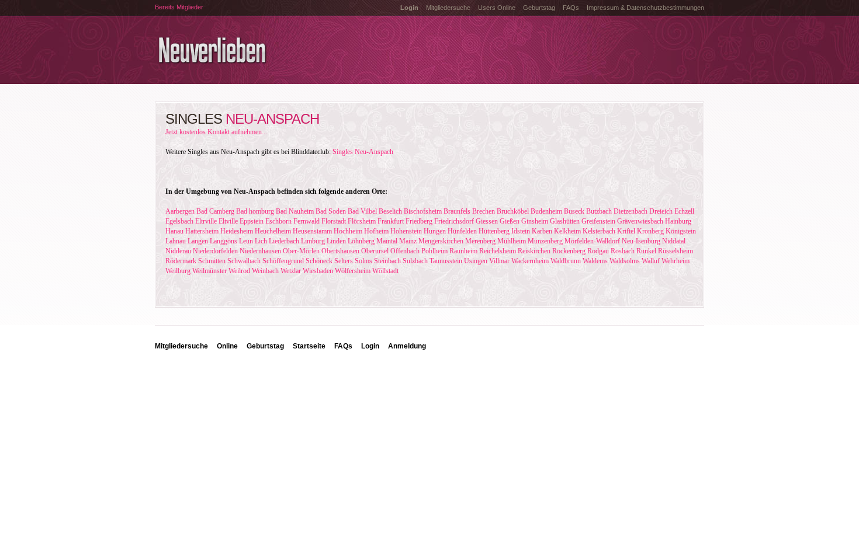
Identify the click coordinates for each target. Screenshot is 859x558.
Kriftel (626, 231)
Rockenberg (569, 251)
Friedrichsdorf (454, 221)
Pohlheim (434, 251)
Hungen (435, 231)
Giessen (487, 221)
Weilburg (177, 271)
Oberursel (375, 251)
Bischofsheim (423, 211)
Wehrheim (675, 261)
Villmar (499, 261)
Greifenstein (598, 221)
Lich (261, 241)
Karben (542, 231)
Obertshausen (340, 251)
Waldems (595, 261)
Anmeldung (407, 346)
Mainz (408, 241)
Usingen (475, 261)
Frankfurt (390, 221)
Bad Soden (331, 211)
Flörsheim (362, 221)
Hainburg (678, 221)
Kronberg (650, 231)
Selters (343, 261)
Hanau (174, 231)
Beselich (390, 211)
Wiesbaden (318, 271)
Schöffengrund (283, 261)
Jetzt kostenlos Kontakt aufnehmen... (216, 132)
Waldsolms (624, 261)
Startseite (309, 346)
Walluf (651, 261)
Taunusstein (446, 261)
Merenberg (480, 241)
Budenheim (546, 211)
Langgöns (223, 241)
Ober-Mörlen (301, 251)
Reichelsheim (497, 251)
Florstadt (333, 221)
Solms (363, 261)
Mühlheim (511, 241)
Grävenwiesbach (640, 221)
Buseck (574, 211)
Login (370, 346)
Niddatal (673, 241)
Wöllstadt (385, 271)
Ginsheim (534, 221)
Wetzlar (290, 271)
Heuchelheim (273, 231)
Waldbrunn (565, 261)
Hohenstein (406, 231)
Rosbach (623, 251)
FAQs (571, 7)
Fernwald (306, 221)
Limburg (313, 241)
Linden (336, 241)
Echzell (684, 211)
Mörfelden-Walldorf (592, 241)
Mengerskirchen (440, 241)
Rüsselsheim (675, 251)
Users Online (496, 7)
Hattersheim (202, 231)
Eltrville (206, 221)
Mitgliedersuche (448, 7)
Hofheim (376, 231)
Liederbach (284, 241)
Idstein (520, 231)
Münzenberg (545, 241)
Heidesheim (236, 231)
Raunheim (463, 251)
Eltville (228, 221)
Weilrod (239, 271)
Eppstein (252, 221)
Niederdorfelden (215, 251)
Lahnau (175, 241)
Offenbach (405, 251)
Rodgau (598, 251)
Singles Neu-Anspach (362, 152)
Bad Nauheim (295, 211)
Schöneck (319, 261)
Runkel (646, 251)
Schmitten (212, 261)
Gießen (509, 221)
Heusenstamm (312, 231)
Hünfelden (462, 231)
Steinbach (387, 261)
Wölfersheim (352, 271)
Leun (246, 241)
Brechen (483, 211)
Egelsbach (179, 221)
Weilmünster (209, 271)
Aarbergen (180, 211)
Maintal (386, 241)
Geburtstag (539, 7)
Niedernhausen (260, 251)
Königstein (681, 231)
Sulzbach (415, 261)
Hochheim (348, 231)
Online (227, 346)
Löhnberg (361, 241)
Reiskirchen (534, 251)
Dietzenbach (630, 211)
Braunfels (457, 211)
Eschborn (278, 221)
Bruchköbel (513, 211)
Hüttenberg (494, 231)
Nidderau (178, 251)
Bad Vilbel (362, 211)
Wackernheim (530, 261)
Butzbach (599, 211)
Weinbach (265, 271)
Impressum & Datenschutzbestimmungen (645, 7)
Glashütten (565, 221)
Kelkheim (567, 231)
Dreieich (661, 211)
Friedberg (419, 221)
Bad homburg (255, 211)
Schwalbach (244, 261)
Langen (198, 241)
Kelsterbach (599, 231)
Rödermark (180, 261)
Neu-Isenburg (641, 241)
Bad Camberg (215, 211)
